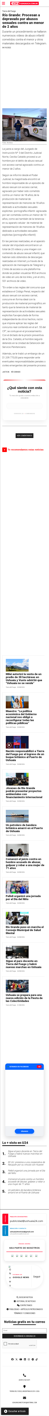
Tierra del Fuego (9, 11)
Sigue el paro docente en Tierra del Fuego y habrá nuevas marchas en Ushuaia (23, 964)
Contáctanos (25, 1305)
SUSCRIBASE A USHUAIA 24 (24, 1336)
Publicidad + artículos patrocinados (26, 1309)
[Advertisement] (24, 79)
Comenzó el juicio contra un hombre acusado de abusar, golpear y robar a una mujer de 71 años (25, 864)
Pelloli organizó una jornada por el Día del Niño (23, 898)
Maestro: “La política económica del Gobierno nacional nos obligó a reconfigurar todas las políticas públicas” (21, 717)
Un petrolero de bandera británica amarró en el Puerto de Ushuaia (24, 828)
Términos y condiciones (24, 1313)
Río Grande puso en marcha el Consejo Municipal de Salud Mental (25, 930)
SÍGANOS (24, 1131)
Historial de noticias (26, 1301)
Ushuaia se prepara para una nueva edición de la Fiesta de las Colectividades (24, 998)
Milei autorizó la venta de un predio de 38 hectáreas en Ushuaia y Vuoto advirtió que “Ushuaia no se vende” (24, 679)
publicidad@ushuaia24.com (26, 1221)
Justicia (5, 372)
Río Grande (16, 372)
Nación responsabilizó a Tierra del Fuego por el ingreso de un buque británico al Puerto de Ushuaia (25, 756)
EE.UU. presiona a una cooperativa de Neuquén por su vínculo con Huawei (26, 1163)
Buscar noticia (26, 1297)
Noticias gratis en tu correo (24, 1322)
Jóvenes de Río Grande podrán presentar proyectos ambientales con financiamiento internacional (24, 793)
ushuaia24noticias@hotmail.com (24, 1402)
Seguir (36, 1276)
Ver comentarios (24, 436)
